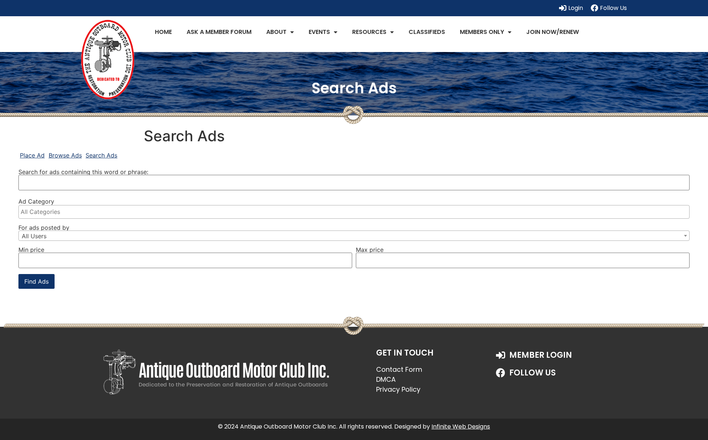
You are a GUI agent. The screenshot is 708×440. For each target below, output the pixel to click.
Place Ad (32, 155)
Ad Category (36, 201)
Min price (31, 250)
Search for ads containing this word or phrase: (83, 172)
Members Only (482, 32)
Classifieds (427, 32)
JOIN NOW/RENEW (552, 32)
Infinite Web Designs (460, 426)
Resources (369, 32)
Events (319, 32)
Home (163, 32)
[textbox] (356, 211)
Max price (370, 250)
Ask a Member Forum (219, 32)
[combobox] (354, 236)
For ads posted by (43, 228)
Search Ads (101, 155)
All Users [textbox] (34, 236)
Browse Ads (65, 155)
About (276, 32)
